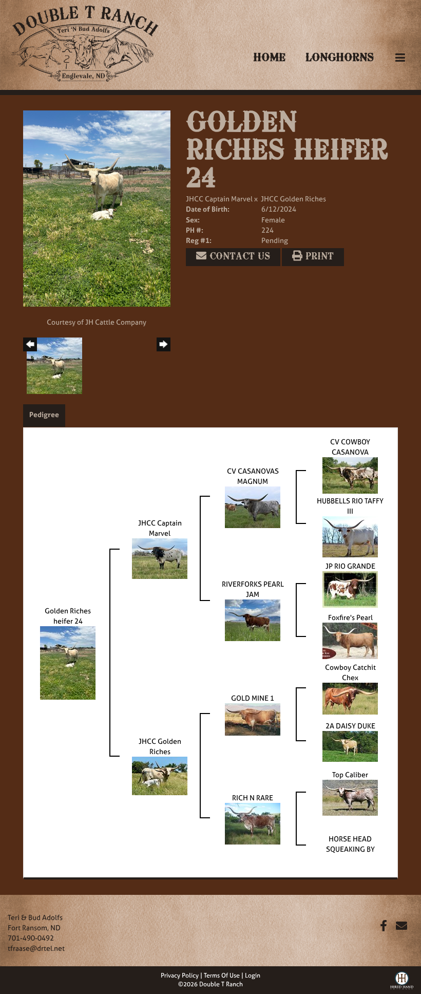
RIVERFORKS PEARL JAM (253, 589)
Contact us (238, 257)
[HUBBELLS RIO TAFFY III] (350, 536)
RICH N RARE (252, 797)
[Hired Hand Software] (401, 979)
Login (252, 975)
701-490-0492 (31, 938)
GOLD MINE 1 (252, 698)
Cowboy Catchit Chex (350, 672)
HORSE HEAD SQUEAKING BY (350, 844)
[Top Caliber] (350, 797)
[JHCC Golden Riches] (159, 775)
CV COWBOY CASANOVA (350, 447)
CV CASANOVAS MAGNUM (253, 476)
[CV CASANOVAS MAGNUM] (252, 506)
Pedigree (44, 414)
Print (318, 257)
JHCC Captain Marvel (219, 198)
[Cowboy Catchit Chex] (350, 698)
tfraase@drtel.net (36, 948)
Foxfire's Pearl (350, 617)
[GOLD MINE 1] (252, 718)
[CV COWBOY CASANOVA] (350, 474)
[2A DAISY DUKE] (350, 746)
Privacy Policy (180, 975)
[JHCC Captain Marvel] (159, 557)
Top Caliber (350, 774)
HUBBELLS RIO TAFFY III (350, 506)
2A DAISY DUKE (350, 725)
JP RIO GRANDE (350, 566)
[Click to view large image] (96, 208)
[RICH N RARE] (252, 823)
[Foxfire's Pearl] (350, 640)
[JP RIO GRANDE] (350, 588)
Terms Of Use (222, 975)
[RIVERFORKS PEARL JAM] (252, 619)
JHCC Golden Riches (293, 198)
